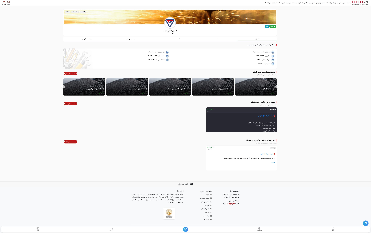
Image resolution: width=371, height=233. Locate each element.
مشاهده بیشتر (71, 73)
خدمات (294, 3)
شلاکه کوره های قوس (266, 115)
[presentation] (277, 87)
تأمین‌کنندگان (303, 3)
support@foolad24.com (231, 197)
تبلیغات (274, 3)
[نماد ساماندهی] (169, 213)
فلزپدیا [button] (282, 3)
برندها (288, 3)
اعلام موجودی (320, 3)
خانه (207, 195)
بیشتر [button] (268, 3)
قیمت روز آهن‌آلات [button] (334, 3)
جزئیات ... (272, 162)
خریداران (311, 3)
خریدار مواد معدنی (267, 154)
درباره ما (206, 220)
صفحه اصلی (346, 3)
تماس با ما (206, 216)
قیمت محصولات (204, 198)
